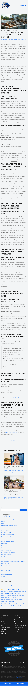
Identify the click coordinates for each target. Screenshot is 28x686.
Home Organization (6, 550)
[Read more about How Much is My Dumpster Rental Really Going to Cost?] (14, 459)
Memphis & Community (7, 559)
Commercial (4, 620)
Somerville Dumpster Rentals (6, 678)
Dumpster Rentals (8, 470)
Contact (3, 629)
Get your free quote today (11, 432)
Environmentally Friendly (7, 541)
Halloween (4, 545)
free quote (13, 680)
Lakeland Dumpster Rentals (17, 675)
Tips (2, 572)
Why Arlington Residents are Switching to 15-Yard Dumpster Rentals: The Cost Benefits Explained (14, 492)
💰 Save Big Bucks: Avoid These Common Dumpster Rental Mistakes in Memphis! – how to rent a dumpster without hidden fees (13, 591)
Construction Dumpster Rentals (9, 39)
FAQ (2, 625)
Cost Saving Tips (7, 497)
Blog (2, 523)
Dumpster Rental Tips (11, 41)
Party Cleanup (5, 563)
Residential (4, 621)
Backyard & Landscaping (7, 519)
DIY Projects (4, 530)
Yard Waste (4, 576)
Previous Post (14, 440)
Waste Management (12, 498)
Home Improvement (16, 497)
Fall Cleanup (4, 543)
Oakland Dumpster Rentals (18, 677)
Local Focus (4, 556)
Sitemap (3, 633)
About (3, 623)
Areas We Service (6, 627)
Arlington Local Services (17, 496)
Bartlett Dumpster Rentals (21, 670)
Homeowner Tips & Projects (8, 552)
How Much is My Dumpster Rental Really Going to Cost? (13, 468)
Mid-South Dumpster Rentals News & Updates (13, 561)
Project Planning (5, 565)
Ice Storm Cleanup (6, 554)
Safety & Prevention (6, 570)
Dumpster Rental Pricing (17, 470)
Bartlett (3, 521)
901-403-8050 (15, 397)
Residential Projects (6, 568)
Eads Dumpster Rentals (8, 673)
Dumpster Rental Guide (7, 532)
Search (3, 508)
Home (2, 618)
